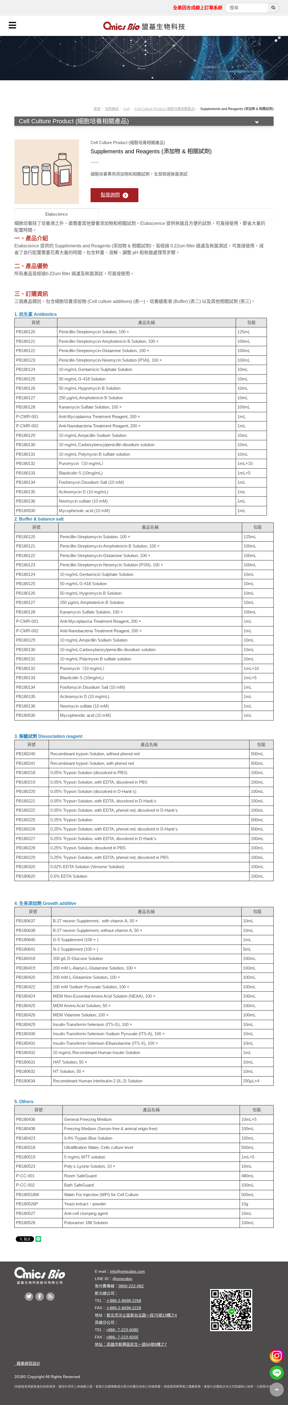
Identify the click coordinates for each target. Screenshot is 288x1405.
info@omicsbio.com (127, 1271)
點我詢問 (110, 195)
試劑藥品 (112, 109)
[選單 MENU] (12, 25)
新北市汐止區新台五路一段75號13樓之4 (142, 1315)
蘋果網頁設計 (27, 1363)
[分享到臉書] (39, 1296)
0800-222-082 (131, 1286)
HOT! (53, 129)
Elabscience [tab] (56, 214)
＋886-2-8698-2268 (123, 1300)
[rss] (50, 1296)
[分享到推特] (29, 1296)
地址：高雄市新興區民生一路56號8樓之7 (131, 1344)
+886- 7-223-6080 (122, 1330)
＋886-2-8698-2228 (123, 1308)
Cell (126, 109)
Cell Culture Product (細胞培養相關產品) (164, 109)
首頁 (97, 109)
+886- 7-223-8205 (122, 1337)
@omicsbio (122, 1278)
